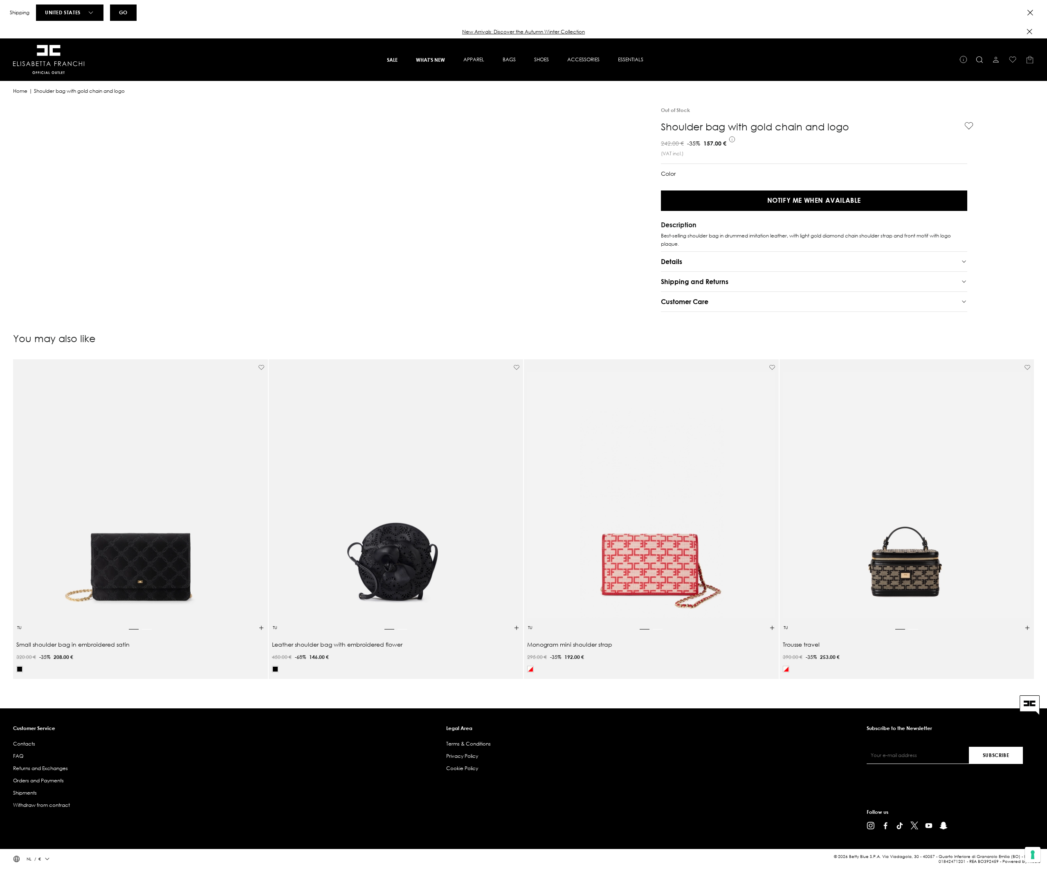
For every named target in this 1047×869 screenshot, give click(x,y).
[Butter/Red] (530, 669)
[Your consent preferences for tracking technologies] (1032, 854)
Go (123, 12)
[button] (523, 32)
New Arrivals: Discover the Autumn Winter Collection (523, 31)
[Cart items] (1030, 60)
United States (63, 12)
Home (20, 90)
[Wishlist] (1013, 60)
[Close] (1030, 12)
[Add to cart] (261, 628)
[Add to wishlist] (965, 126)
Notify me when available (814, 200)
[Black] (19, 669)
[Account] (996, 60)
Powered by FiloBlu (1021, 861)
